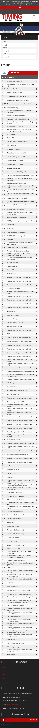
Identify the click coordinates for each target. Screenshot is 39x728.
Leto (4, 42)
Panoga (5, 48)
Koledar (5, 674)
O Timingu (5, 671)
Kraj (4, 54)
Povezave (5, 682)
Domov (4, 667)
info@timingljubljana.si (13, 704)
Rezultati (5, 678)
